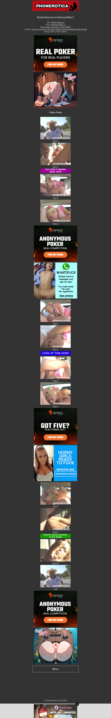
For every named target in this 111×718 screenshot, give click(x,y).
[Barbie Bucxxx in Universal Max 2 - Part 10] (55, 561)
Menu (55, 669)
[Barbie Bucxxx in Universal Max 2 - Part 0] (55, 139)
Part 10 (55, 563)
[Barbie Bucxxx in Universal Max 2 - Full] (55, 587)
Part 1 (55, 167)
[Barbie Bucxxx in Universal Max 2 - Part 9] (55, 530)
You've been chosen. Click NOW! (55, 27)
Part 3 (55, 224)
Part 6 (55, 380)
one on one (41, 29)
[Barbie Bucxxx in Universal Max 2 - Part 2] (55, 195)
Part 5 (55, 349)
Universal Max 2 (57, 24)
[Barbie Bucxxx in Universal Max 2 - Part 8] (55, 504)
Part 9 (55, 532)
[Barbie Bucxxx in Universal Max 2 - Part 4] (55, 321)
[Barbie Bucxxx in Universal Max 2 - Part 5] (55, 347)
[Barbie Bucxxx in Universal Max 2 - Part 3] (55, 221)
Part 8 (55, 506)
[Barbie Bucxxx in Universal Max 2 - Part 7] (55, 404)
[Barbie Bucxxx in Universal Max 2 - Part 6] (55, 378)
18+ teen (51, 29)
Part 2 (55, 198)
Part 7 (55, 406)
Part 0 (55, 141)
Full (55, 589)
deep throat (81, 29)
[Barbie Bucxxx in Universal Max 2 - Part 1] (55, 164)
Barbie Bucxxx (57, 22)
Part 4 (55, 323)
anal (33, 29)
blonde (72, 29)
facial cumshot (62, 29)
